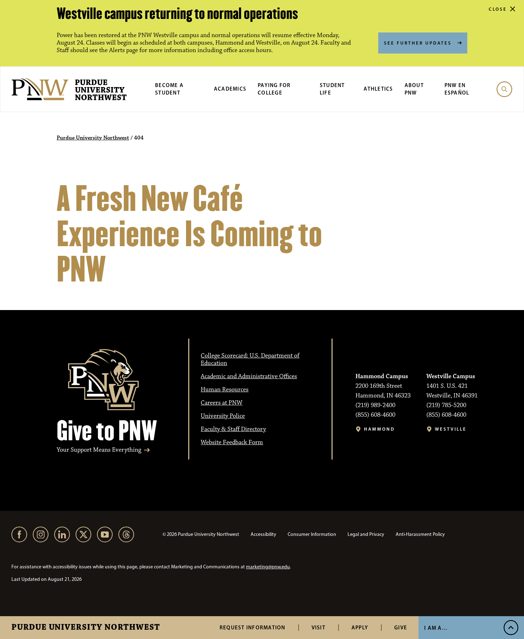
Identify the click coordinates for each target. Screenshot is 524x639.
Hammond (379, 429)
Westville (451, 429)
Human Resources (224, 390)
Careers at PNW (221, 403)
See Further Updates (418, 43)
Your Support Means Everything (99, 450)
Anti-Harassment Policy (420, 534)
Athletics (378, 88)
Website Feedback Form (232, 442)
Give (400, 627)
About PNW (414, 89)
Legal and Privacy (366, 534)
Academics (230, 88)
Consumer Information (312, 534)
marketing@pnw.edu (268, 567)
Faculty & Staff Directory (233, 429)
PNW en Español (457, 89)
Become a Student (169, 89)
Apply (359, 627)
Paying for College (274, 89)
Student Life (332, 89)
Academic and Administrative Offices (249, 376)
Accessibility (263, 534)
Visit (318, 627)
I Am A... (435, 627)
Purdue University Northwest (85, 628)
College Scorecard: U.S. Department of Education (250, 359)
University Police (223, 416)
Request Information (253, 627)
